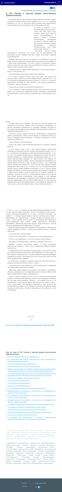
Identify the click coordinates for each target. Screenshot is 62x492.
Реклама (36, 457)
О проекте (24, 483)
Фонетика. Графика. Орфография (27, 438)
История (40, 451)
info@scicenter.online (40, 483)
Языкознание (47, 463)
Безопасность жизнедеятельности (43, 443)
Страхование (20, 459)
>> (60, 4)
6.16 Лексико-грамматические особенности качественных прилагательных (31, 404)
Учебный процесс (48, 459)
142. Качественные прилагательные (19, 381)
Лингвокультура (45, 432)
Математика (30, 453)
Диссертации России (46, 447)
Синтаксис (9, 436)
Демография (30, 447)
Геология (20, 447)
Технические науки (33, 459)
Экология (9, 463)
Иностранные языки (36, 430)
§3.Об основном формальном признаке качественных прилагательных (29, 412)
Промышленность (12, 457)
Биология (33, 445)
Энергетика (26, 463)
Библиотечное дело (13, 445)
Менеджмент (50, 453)
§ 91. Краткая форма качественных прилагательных (23, 357)
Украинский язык (11, 438)
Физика (8, 461)
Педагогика (10, 455)
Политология (21, 455)
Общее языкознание (22, 434)
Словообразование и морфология (24, 436)
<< (57, 4)
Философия (17, 461)
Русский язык (50, 434)
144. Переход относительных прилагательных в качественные (27, 407)
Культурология (50, 451)
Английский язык (12, 430)
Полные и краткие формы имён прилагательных (22, 415)
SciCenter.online (9, 2)
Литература (10, 453)
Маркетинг (19, 453)
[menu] (2, 3)
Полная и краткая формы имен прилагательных (22, 364)
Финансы (26, 461)
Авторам (24, 486)
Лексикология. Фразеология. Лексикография (25, 432)
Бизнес (25, 445)
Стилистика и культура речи (46, 436)
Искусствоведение (29, 451)
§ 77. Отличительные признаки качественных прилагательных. (27, 388)
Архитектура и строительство (17, 443)
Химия (34, 461)
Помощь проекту (50, 2)
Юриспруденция (36, 463)
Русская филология (37, 434)
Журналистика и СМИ (25, 449)
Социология (10, 459)
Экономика (17, 463)
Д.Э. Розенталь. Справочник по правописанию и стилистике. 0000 (33, 325)
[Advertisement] (19, 39)
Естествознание (11, 449)
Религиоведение (48, 457)
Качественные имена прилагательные (19, 386)
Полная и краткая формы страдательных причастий (23, 378)
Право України (48, 455)
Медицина (39, 453)
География (9, 447)
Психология (26, 457)
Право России (34, 455)
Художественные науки (46, 461)
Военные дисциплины (46, 445)
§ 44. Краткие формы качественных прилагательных (24, 366)
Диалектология (24, 430)
